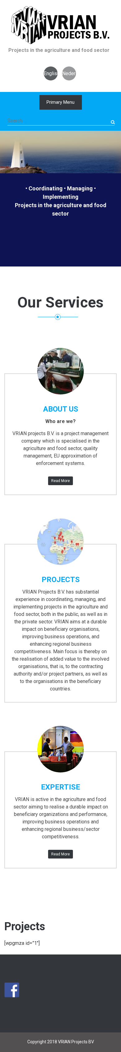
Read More (60, 481)
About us (60, 409)
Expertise (60, 787)
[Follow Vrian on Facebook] (11, 989)
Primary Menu (60, 102)
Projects (61, 579)
